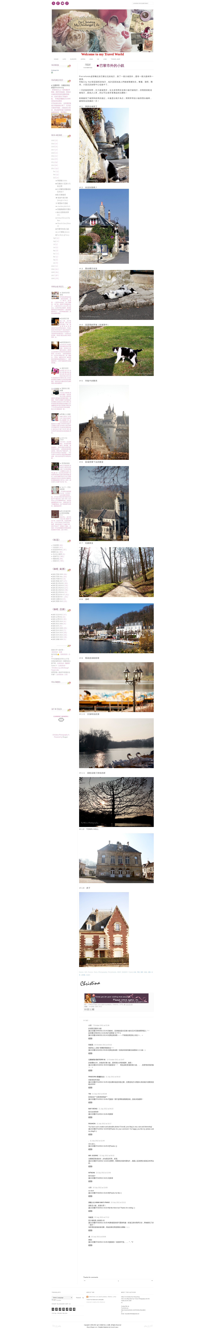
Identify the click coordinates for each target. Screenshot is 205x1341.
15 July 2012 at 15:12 (118, 1202)
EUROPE (73, 59)
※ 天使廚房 (55, 547)
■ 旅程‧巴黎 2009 (57, 574)
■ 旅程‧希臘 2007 (57, 581)
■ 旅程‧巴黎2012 (57, 579)
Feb (54, 260)
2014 (53, 159)
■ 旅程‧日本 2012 (57, 630)
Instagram (62, 3)
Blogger (65, 737)
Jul (54, 244)
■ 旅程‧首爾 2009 (57, 639)
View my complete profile (95, 1302)
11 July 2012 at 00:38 (99, 1094)
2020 (53, 140)
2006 (53, 278)
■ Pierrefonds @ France (62, 235)
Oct (54, 178)
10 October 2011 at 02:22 (103, 1045)
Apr (54, 254)
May (54, 250)
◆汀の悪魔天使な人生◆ (103, 1325)
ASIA (91, 59)
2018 (53, 147)
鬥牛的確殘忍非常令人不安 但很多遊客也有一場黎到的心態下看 (61, 661)
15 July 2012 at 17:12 (101, 1217)
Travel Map (115, 59)
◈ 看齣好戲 (55, 559)
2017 (53, 150)
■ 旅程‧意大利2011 (57, 583)
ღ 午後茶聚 (55, 545)
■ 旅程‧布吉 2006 (57, 623)
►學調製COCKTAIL (61, 181)
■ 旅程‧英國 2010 (57, 601)
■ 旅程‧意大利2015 (57, 592)
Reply (90, 1038)
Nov (54, 174)
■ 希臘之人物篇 (65, 414)
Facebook (58, 3)
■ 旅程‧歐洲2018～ (57, 597)
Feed (53, 3)
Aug (54, 241)
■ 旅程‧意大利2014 (57, 590)
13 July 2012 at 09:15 (106, 1155)
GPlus (67, 3)
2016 (53, 153)
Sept (54, 238)
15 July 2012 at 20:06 (98, 1237)
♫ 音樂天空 (55, 561)
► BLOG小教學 (56, 554)
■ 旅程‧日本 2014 (57, 635)
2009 (53, 269)
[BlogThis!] (88, 1009)
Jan (54, 263)
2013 (53, 162)
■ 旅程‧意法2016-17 (58, 594)
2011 (53, 168)
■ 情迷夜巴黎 (64, 318)
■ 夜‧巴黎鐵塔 (61, 195)
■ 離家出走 (55, 552)
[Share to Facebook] (93, 1009)
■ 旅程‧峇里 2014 (57, 621)
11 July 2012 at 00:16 (113, 1077)
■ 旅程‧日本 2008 (57, 628)
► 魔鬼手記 (55, 556)
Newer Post (84, 1280)
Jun (54, 247)
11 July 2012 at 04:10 (106, 1109)
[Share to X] (91, 1009)
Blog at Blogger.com (92, 1327)
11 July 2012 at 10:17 (104, 1123)
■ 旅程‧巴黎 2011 (96, 1006)
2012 (53, 165)
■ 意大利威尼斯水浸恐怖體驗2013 (65, 513)
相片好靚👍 (55, 654)
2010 (53, 266)
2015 (53, 156)
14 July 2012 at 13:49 (100, 1187)
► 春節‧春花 (64, 368)
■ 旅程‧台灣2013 (57, 619)
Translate (58, 1300)
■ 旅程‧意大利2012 (57, 585)
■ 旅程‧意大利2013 (57, 588)
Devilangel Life (55, 70)
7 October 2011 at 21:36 (101, 1025)
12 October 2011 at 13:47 (115, 1059)
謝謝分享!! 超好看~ (57, 650)
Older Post (151, 1280)
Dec (54, 171)
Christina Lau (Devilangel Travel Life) (106, 1004)
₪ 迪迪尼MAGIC (57, 550)
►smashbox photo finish (63, 206)
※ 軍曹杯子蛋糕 (62, 203)
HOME (56, 59)
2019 (53, 143)
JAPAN (83, 59)
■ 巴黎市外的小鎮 (62, 229)
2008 (53, 272)
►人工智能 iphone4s (63, 232)
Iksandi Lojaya (114, 1327)
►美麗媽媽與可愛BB (63, 209)
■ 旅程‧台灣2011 (57, 617)
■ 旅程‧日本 (55, 626)
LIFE (64, 59)
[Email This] (85, 1009)
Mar (54, 257)
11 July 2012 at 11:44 (97, 1141)
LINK (105, 59)
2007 (53, 275)
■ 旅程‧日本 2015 (57, 637)
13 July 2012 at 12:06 (103, 1173)
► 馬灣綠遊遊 (65, 463)
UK (98, 59)
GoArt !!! (54, 665)
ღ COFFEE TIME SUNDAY (63, 439)
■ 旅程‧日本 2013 (57, 632)
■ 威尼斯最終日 (65, 342)
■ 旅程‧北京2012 (57, 614)
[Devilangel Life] (52, 72)
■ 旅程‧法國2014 (57, 599)
